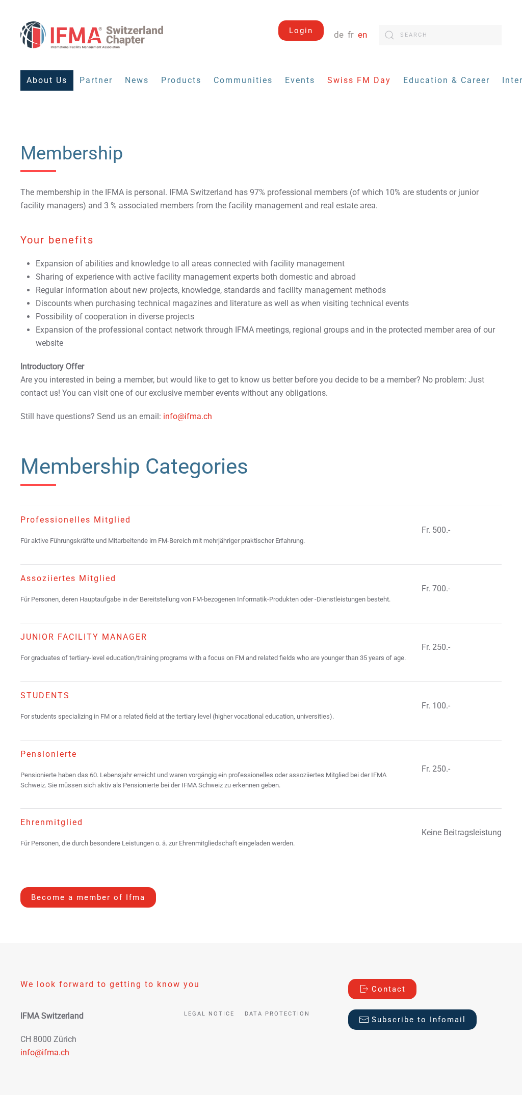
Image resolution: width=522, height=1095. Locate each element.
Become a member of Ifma (88, 897)
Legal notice (209, 1013)
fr (352, 35)
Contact (389, 989)
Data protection (277, 1013)
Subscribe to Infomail (419, 1019)
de (340, 35)
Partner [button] (96, 80)
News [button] (137, 80)
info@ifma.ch (187, 416)
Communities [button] (243, 80)
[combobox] (440, 35)
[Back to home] (91, 34)
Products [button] (181, 80)
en (362, 35)
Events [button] (300, 80)
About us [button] (47, 80)
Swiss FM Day (359, 80)
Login (301, 30)
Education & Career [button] (446, 80)
